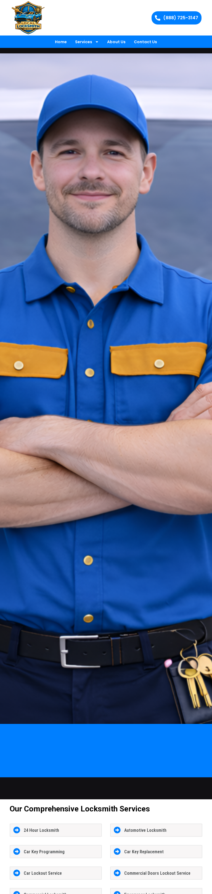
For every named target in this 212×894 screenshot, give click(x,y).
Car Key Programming (44, 851)
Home (61, 42)
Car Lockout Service (43, 873)
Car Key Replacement (144, 851)
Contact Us (145, 42)
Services (83, 42)
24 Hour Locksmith (41, 830)
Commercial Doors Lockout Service (157, 873)
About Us (116, 42)
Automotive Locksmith (145, 830)
